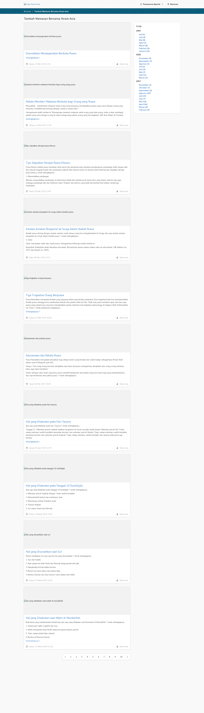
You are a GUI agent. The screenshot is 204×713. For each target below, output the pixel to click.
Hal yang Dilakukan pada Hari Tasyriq (48, 421)
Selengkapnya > (33, 57)
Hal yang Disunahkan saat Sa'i (44, 551)
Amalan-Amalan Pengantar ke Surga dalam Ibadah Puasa (60, 229)
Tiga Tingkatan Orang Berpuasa (45, 295)
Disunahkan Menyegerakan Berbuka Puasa (51, 53)
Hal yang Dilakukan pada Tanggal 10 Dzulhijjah (54, 485)
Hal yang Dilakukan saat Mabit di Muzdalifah (53, 618)
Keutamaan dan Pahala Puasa (43, 355)
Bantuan (174, 4)
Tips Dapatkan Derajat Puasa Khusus (48, 163)
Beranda (27, 11)
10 (121, 657)
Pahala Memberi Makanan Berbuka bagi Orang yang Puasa (60, 101)
